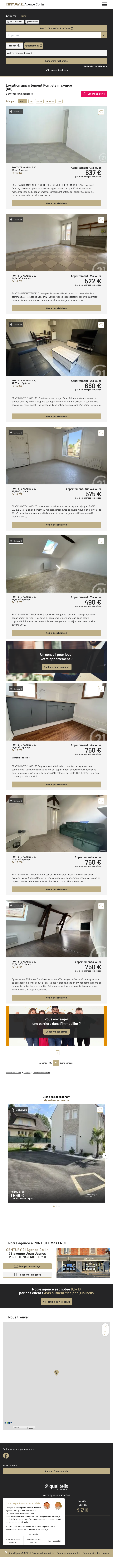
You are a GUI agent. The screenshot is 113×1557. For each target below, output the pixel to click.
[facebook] (6, 1456)
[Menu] (104, 4)
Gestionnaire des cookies (96, 1553)
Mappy (31, 1428)
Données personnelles (68, 1553)
